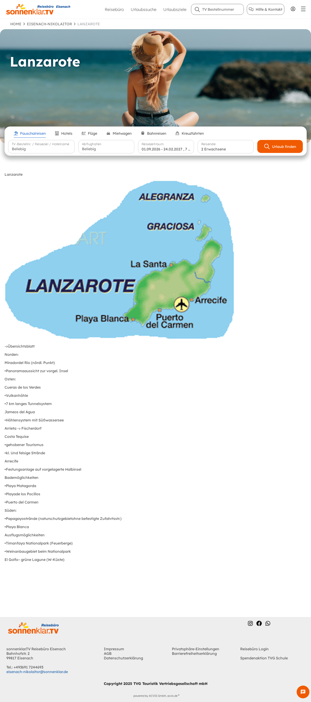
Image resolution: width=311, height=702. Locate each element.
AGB (108, 653)
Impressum (114, 649)
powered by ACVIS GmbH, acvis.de (155, 695)
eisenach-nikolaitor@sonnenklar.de (37, 671)
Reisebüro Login (254, 649)
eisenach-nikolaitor (49, 24)
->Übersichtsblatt (20, 346)
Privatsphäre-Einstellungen (195, 649)
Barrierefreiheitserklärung (194, 653)
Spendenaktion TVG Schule (264, 658)
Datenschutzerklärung (123, 658)
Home (15, 24)
